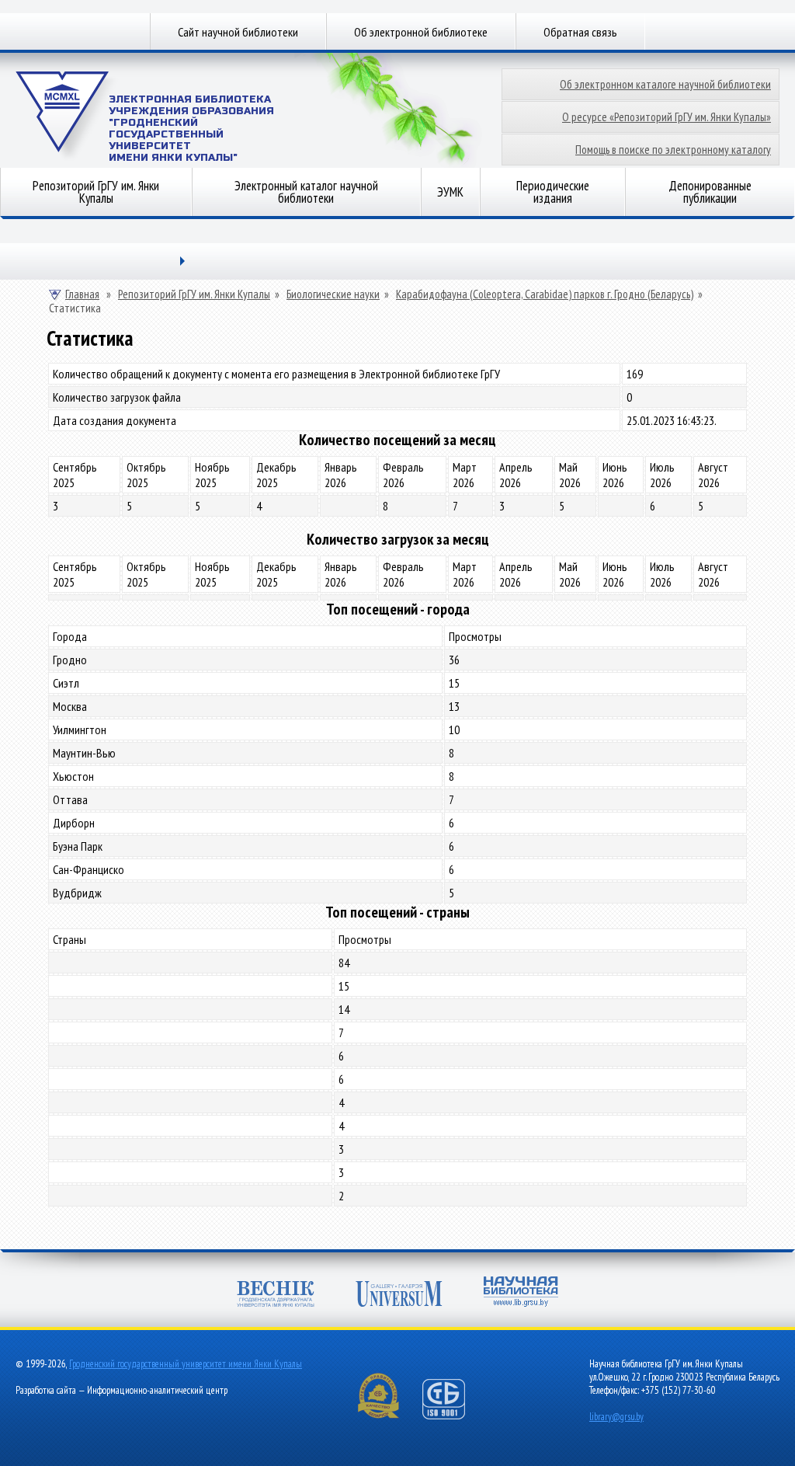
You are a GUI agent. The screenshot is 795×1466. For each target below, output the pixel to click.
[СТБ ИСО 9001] (453, 1415)
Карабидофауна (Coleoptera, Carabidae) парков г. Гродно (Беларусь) (544, 294)
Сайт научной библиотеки (238, 32)
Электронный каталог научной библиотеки (306, 192)
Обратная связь (580, 32)
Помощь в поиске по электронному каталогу (673, 149)
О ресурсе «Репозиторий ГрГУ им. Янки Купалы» (666, 117)
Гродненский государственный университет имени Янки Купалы (185, 1363)
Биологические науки (333, 294)
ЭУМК (450, 191)
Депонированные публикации (710, 192)
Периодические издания (552, 192)
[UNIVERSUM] (399, 1294)
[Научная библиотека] (521, 1291)
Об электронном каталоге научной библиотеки (665, 84)
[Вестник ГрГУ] (275, 1294)
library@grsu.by (616, 1416)
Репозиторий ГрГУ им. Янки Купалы (96, 192)
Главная (82, 294)
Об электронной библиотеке (421, 32)
